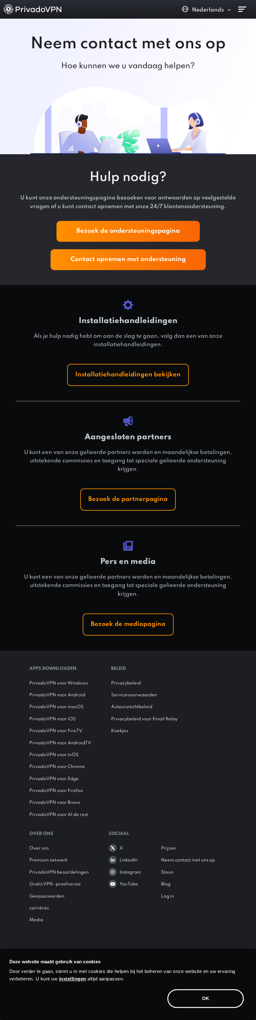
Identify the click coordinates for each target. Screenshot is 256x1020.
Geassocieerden (46, 896)
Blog (165, 884)
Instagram (130, 872)
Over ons (39, 848)
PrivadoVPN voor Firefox (56, 791)
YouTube (129, 884)
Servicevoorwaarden (134, 695)
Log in (167, 896)
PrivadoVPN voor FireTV (55, 731)
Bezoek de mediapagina (128, 624)
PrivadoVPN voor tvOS (54, 755)
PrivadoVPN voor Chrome (57, 767)
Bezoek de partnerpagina (128, 499)
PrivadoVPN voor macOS (56, 707)
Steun (167, 872)
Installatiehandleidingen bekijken (128, 375)
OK (205, 998)
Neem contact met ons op (188, 860)
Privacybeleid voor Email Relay (144, 719)
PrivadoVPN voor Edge (54, 779)
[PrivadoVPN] (33, 9)
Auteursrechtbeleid (131, 707)
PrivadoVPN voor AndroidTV (60, 743)
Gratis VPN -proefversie (55, 884)
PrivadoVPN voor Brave (54, 802)
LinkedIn (128, 860)
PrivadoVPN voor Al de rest (58, 815)
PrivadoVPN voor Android (57, 695)
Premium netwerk (48, 860)
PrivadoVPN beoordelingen (59, 872)
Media (36, 920)
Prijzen (168, 848)
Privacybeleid (126, 683)
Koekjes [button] (119, 731)
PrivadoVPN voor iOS (52, 719)
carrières (39, 908)
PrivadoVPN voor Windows (58, 683)
